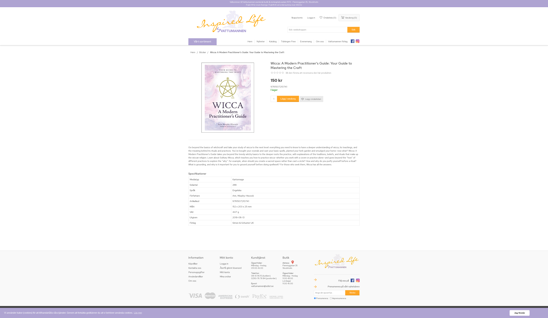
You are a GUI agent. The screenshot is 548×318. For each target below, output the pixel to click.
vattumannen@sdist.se (262, 286)
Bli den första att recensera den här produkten (308, 72)
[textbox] (317, 30)
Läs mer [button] (138, 313)
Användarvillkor (195, 276)
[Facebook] (352, 40)
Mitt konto (225, 272)
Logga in (311, 17)
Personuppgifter (196, 272)
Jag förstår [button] (519, 313)
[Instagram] (357, 40)
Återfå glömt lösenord (230, 267)
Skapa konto (297, 17)
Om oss (192, 280)
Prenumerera (322, 298)
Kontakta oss (194, 267)
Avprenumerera (339, 298)
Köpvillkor (193, 263)
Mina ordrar (225, 276)
